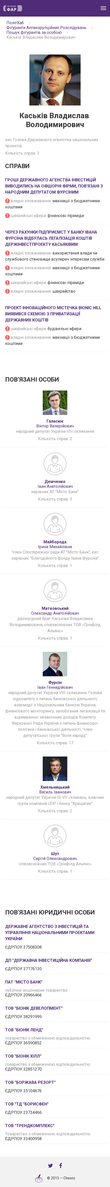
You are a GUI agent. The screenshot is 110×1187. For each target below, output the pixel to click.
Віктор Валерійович (55, 423)
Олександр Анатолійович (55, 611)
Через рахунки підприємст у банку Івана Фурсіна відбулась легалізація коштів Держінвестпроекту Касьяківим (51, 238)
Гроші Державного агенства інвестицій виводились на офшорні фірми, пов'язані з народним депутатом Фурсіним (54, 186)
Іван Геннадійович (55, 685)
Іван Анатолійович (55, 484)
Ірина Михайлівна (55, 544)
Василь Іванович (55, 789)
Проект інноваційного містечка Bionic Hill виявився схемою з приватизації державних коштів (53, 313)
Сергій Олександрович (55, 856)
